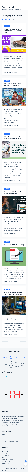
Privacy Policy (5, 463)
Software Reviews (17, 364)
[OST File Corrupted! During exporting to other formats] (14, 97)
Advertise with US (6, 455)
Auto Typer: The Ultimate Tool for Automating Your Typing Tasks (13, 30)
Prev (5, 342)
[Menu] (25, 5)
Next (22, 342)
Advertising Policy (7, 461)
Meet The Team (6, 452)
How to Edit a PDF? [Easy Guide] (14, 245)
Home (3, 19)
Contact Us (5, 453)
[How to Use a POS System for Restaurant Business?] (14, 205)
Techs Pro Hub (8, 7)
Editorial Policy (6, 457)
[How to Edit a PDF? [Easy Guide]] (14, 256)
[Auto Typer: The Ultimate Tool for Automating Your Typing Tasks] (14, 44)
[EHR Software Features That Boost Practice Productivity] (14, 150)
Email (3, 434)
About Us (4, 450)
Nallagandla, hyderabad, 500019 (10, 441)
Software (7, 19)
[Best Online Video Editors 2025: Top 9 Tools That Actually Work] (14, 305)
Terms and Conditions (8, 459)
